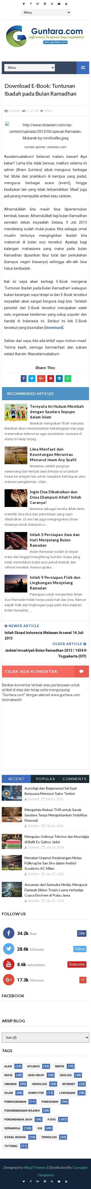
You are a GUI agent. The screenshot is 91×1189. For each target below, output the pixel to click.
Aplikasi (33, 1066)
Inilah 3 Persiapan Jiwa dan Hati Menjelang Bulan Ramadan (55, 539)
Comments (74, 779)
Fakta (8, 1075)
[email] (59, 3)
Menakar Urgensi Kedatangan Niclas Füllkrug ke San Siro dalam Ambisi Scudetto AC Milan (53, 863)
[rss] (52, 3)
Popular (45, 779)
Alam (8, 1066)
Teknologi (49, 1137)
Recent (16, 779)
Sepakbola (12, 1128)
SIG (39, 1128)
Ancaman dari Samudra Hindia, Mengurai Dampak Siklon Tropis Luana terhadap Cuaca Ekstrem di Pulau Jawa (56, 889)
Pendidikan (49, 1101)
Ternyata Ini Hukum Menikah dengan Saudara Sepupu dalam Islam (57, 411)
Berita (59, 1066)
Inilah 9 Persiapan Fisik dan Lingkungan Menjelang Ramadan (55, 582)
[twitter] (23, 3)
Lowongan (67, 1093)
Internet (68, 1084)
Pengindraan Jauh (18, 1119)
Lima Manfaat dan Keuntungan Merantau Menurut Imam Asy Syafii (53, 454)
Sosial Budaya (15, 1137)
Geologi (66, 1075)
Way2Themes (35, 1167)
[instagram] (45, 3)
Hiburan (10, 1084)
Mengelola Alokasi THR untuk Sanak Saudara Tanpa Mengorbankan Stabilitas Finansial (56, 815)
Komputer (36, 1093)
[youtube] (66, 3)
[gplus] (37, 3)
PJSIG (52, 1119)
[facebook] (30, 3)
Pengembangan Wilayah (22, 1110)
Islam (48, 111)
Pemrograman (15, 1101)
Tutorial (11, 1146)
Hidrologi (39, 1084)
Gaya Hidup (36, 1075)
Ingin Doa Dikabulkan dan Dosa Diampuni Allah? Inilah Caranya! (55, 497)
